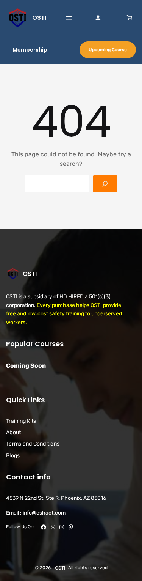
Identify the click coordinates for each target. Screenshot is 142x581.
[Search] (105, 184)
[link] (129, 17)
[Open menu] (68, 17)
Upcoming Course (108, 49)
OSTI (39, 17)
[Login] (98, 17)
